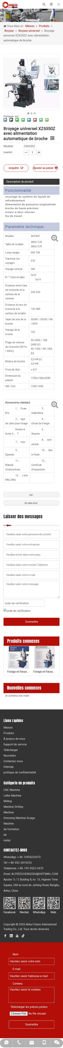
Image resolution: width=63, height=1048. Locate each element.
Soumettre (31, 621)
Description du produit (19, 181)
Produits (9, 733)
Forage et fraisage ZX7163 (18, 671)
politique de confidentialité (20, 772)
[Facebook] (5, 935)
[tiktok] (23, 935)
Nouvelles (10, 755)
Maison (8, 727)
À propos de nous (14, 738)
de (5, 834)
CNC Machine (12, 790)
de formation (11, 829)
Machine (9, 812)
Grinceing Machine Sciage (19, 818)
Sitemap (9, 766)
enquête (14, 168)
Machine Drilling (13, 806)
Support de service (15, 744)
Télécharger (11, 750)
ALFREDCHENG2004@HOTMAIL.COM (34, 874)
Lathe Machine (12, 795)
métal (7, 840)
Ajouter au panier (43, 168)
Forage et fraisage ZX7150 (44, 671)
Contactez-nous (13, 761)
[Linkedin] (11, 935)
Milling (8, 801)
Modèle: (8, 146)
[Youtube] (17, 935)
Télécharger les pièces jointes (28, 1007)
